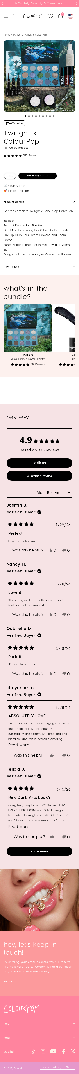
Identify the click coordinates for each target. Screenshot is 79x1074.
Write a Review (47, 477)
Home (7, 34)
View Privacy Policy (35, 971)
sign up (8, 981)
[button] (25, 116)
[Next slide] (77, 3)
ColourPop (19, 1068)
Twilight (17, 34)
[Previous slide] (2, 3)
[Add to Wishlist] (47, 309)
